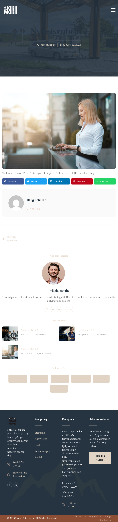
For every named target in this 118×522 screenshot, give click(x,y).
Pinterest (61, 378)
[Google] (59, 309)
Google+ (41, 378)
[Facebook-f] (47, 309)
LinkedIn (61, 388)
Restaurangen (42, 451)
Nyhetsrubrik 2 (29, 349)
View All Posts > (35, 209)
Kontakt (39, 457)
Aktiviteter (41, 439)
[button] (13, 181)
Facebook (20, 378)
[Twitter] (53, 309)
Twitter (103, 378)
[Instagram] (65, 309)
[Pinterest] (71, 309)
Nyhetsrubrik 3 (29, 330)
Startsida (40, 432)
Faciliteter (40, 445)
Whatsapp (83, 378)
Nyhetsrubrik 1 (86, 330)
